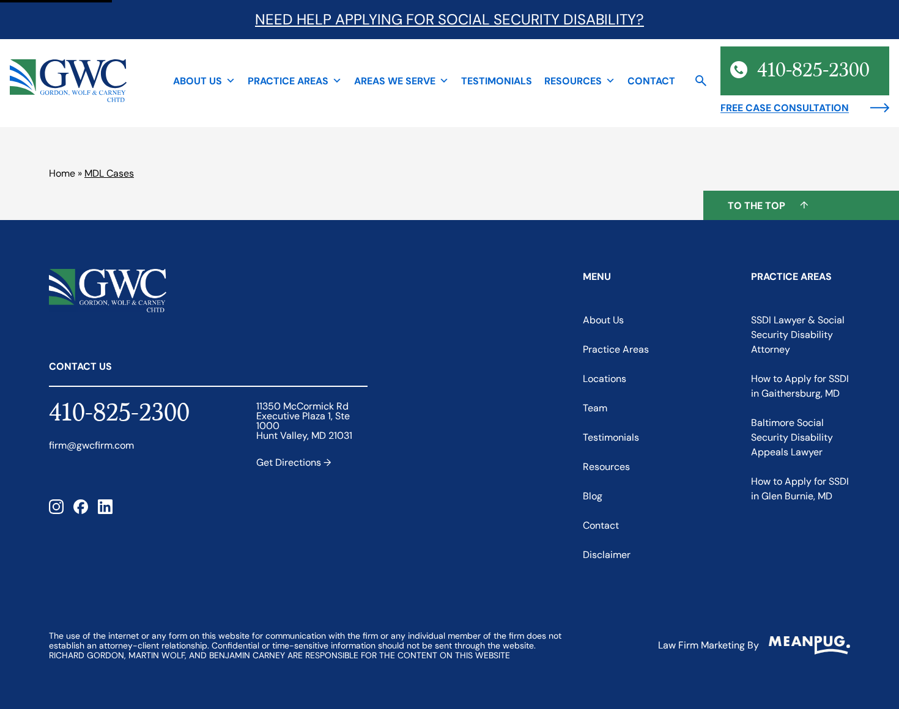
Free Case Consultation (784, 107)
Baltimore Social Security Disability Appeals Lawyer (792, 437)
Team (595, 408)
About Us (197, 81)
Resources (573, 81)
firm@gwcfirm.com (91, 445)
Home (62, 173)
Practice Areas (288, 81)
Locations (604, 378)
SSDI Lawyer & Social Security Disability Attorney (798, 334)
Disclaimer (607, 554)
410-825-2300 (119, 414)
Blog (592, 496)
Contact (651, 81)
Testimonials (496, 81)
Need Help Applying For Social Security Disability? (449, 19)
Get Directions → (293, 462)
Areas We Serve (394, 81)
